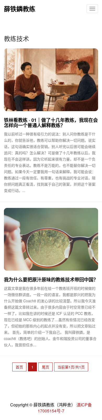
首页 (19, 367)
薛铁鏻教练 (19, 8)
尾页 (45, 367)
